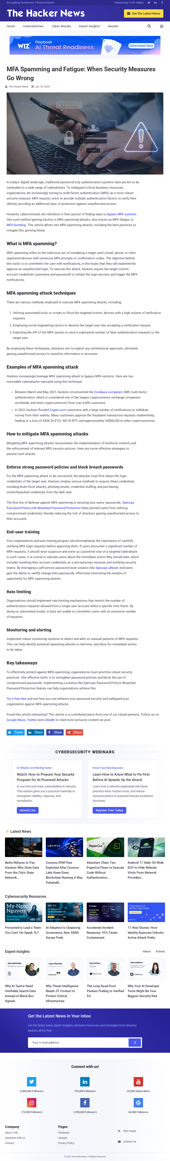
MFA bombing (16, 225)
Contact (9, 1143)
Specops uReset (107, 568)
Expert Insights (89, 26)
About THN (11, 1132)
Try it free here (17, 699)
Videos (147, 951)
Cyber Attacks (61, 26)
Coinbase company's (108, 392)
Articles (160, 951)
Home (11, 26)
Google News (16, 720)
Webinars (63, 1132)
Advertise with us (15, 1137)
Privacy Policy (66, 1143)
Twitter (32, 720)
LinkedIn (49, 720)
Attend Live (27, 810)
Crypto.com (58, 410)
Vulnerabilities (33, 26)
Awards (113, 26)
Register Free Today (109, 810)
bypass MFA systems (121, 214)
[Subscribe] (135, 1042)
